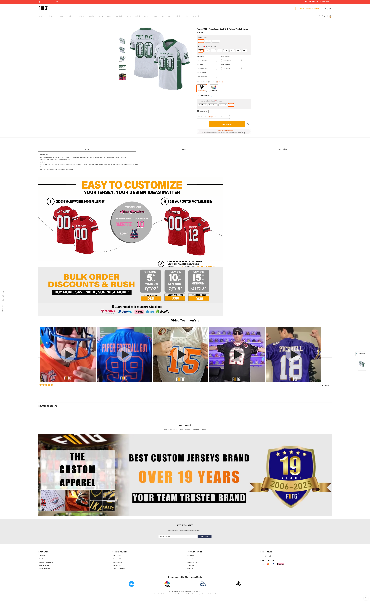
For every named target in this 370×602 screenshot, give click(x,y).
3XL (232, 51)
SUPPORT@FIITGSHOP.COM (206, 266)
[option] (160, 59)
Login (327, 9)
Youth (208, 41)
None (231, 105)
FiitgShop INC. (212, 594)
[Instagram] (266, 556)
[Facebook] (263, 556)
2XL (226, 51)
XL (219, 51)
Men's (201, 41)
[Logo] (43, 8)
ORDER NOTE (179, 266)
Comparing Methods (204, 95)
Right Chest (212, 105)
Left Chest (202, 105)
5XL (244, 51)
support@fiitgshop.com (58, 2)
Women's (215, 41)
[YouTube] (271, 556)
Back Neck (223, 105)
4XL (238, 51)
